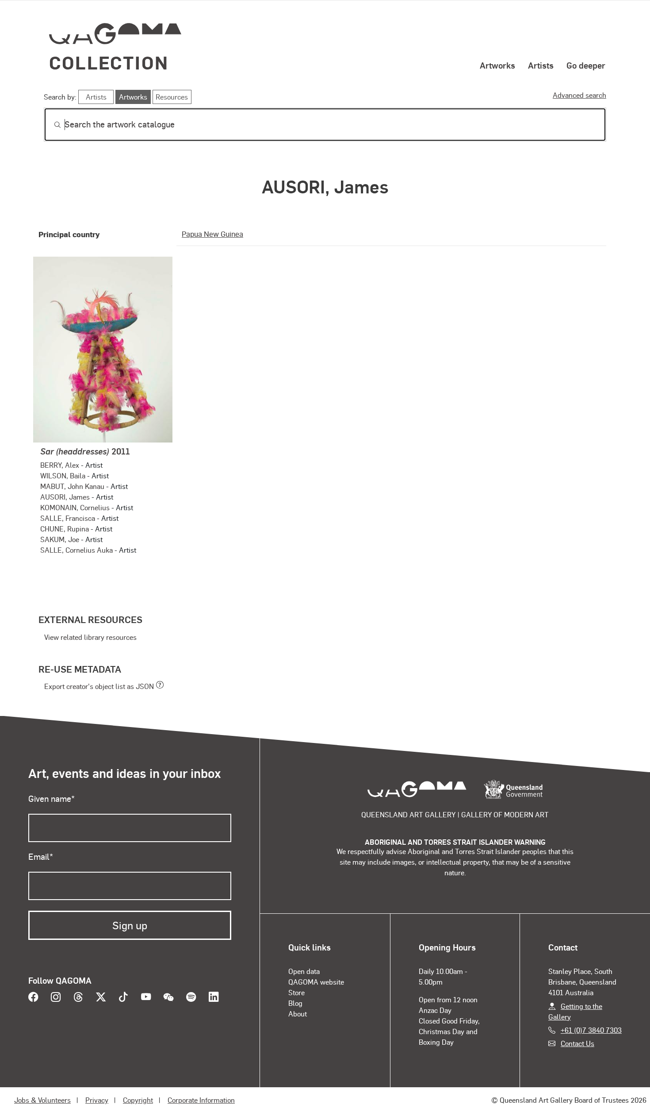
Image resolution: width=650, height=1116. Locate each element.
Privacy (96, 1099)
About (297, 1013)
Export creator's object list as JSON (99, 686)
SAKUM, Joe (59, 539)
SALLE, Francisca (67, 518)
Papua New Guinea (212, 234)
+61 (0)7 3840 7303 (591, 1030)
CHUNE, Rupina (64, 528)
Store (296, 992)
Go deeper (585, 65)
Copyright (138, 1099)
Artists (541, 65)
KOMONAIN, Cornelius (75, 507)
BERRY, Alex (59, 464)
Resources (172, 96)
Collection (108, 62)
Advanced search (579, 95)
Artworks (497, 65)
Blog (295, 1003)
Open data (304, 971)
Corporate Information (201, 1099)
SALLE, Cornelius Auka (76, 549)
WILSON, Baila (62, 475)
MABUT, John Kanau (72, 486)
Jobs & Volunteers (42, 1099)
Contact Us (577, 1043)
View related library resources (90, 637)
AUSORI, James (65, 496)
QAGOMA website (316, 981)
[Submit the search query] (50, 124)
